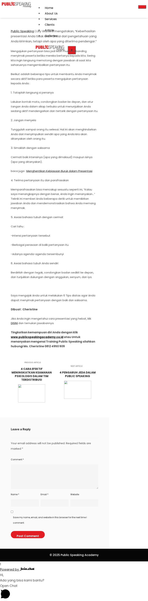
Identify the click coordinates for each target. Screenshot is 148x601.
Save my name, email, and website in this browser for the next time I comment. (50, 520)
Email (44, 494)
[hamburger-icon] (142, 7)
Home (49, 8)
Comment (17, 459)
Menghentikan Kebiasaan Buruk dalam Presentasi (59, 171)
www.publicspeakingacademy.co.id (37, 337)
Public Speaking (22, 31)
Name (15, 494)
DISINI (14, 323)
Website (74, 494)
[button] (74, 592)
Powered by (10, 569)
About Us (51, 13)
